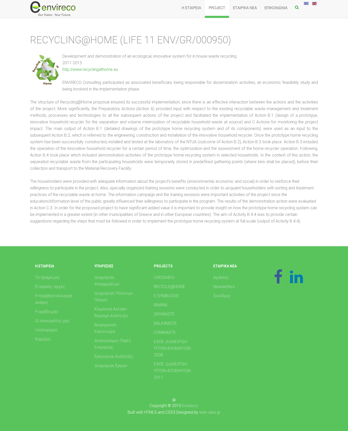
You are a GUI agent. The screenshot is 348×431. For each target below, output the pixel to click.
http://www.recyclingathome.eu (90, 69)
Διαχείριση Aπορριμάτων (107, 280)
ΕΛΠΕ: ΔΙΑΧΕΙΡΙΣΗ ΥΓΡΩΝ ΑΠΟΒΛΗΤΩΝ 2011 (172, 371)
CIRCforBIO (164, 277)
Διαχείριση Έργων (111, 365)
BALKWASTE (165, 323)
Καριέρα (42, 339)
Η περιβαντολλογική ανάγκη (53, 299)
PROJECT (217, 7)
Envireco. (190, 405)
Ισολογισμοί (46, 330)
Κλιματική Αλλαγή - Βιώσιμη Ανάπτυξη (111, 312)
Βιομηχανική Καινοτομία (105, 328)
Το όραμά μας (47, 277)
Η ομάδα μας (46, 311)
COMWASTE (165, 332)
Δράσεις (221, 277)
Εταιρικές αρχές (50, 286)
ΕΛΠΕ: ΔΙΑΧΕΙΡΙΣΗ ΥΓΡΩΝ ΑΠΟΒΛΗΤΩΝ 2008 (172, 348)
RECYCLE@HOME (169, 286)
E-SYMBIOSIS (166, 295)
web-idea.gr (209, 412)
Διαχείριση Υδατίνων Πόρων (114, 296)
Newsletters (224, 286)
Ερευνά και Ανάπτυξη (114, 356)
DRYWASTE (164, 314)
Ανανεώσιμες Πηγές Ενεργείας (113, 344)
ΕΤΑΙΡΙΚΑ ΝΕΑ (245, 7)
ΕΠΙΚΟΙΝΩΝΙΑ (275, 7)
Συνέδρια (221, 295)
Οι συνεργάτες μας (52, 320)
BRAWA (160, 305)
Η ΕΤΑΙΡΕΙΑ (191, 7)
